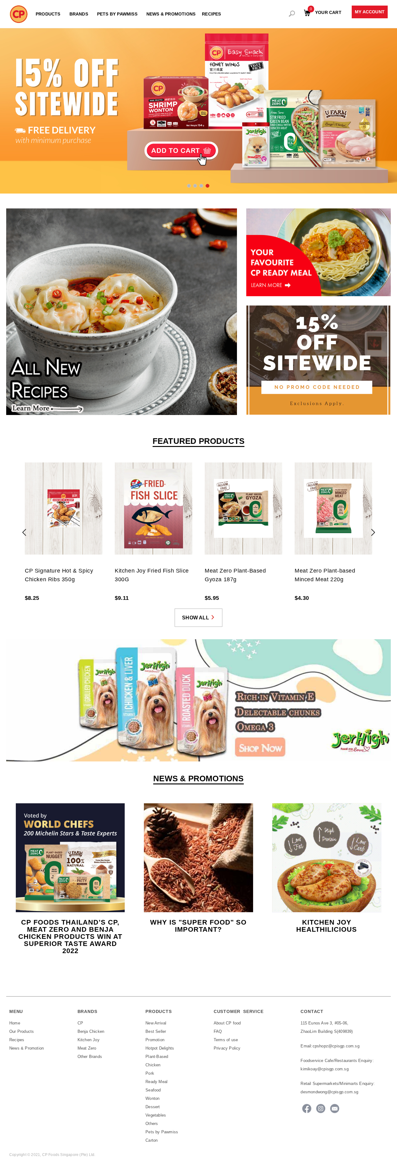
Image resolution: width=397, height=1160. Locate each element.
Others (151, 1123)
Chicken (152, 1065)
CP (80, 1023)
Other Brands (90, 1056)
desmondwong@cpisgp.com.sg (329, 1092)
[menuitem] (49, 14)
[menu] (126, 13)
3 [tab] (201, 185)
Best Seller (155, 1031)
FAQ (218, 1031)
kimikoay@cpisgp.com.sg (324, 1069)
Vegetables (155, 1115)
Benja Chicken (91, 1031)
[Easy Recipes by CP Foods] (121, 311)
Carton (151, 1140)
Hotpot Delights (159, 1048)
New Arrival (155, 1023)
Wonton (152, 1098)
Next (373, 532)
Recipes (16, 1039)
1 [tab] (188, 185)
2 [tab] (194, 185)
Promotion (154, 1039)
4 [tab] (207, 185)
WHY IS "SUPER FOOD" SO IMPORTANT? (198, 925)
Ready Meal (156, 1081)
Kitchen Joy (89, 1039)
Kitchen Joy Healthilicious (326, 925)
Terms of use (226, 1039)
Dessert (152, 1106)
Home (14, 1023)
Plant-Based (156, 1056)
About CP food (227, 1023)
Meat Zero (87, 1048)
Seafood (153, 1090)
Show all (195, 617)
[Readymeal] (318, 252)
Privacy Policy (227, 1048)
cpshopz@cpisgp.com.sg (336, 1046)
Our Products (21, 1031)
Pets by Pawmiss (161, 1132)
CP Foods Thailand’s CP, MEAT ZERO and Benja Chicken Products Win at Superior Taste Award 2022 (70, 936)
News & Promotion (26, 1048)
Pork (149, 1073)
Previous (24, 532)
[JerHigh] (198, 700)
